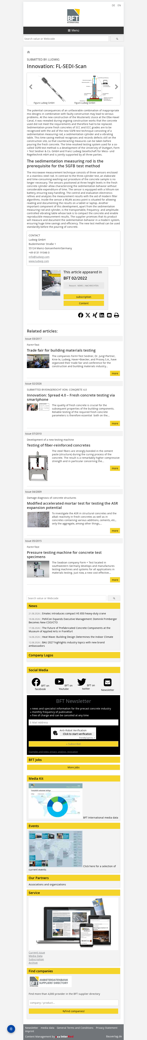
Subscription (36, 959)
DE (113, 5)
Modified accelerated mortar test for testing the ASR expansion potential (72, 505)
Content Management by (40, 1036)
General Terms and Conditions (75, 1027)
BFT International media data (100, 817)
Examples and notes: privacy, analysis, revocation (53, 751)
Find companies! (75, 1011)
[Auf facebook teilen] (80, 316)
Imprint (29, 1031)
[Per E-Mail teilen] (109, 315)
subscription (83, 297)
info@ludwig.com (39, 256)
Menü (75, 30)
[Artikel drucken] (116, 315)
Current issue (37, 952)
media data (47, 1027)
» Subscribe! (73, 744)
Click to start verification (77, 734)
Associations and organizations (47, 884)
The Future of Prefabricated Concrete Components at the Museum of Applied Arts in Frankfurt (69, 629)
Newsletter (31, 1027)
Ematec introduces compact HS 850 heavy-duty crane (67, 613)
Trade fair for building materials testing (61, 350)
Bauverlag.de (114, 1036)
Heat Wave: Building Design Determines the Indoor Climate (71, 637)
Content (84, 303)
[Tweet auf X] (87, 316)
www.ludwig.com (39, 261)
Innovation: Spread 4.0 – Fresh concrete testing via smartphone (71, 397)
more (115, 373)
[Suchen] (117, 38)
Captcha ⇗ (87, 738)
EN (119, 5)
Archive (33, 962)
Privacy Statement (106, 1027)
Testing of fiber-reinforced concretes (58, 445)
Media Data (35, 956)
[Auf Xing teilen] (95, 316)
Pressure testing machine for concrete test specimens (64, 554)
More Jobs (74, 767)
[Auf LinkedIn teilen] (102, 316)
